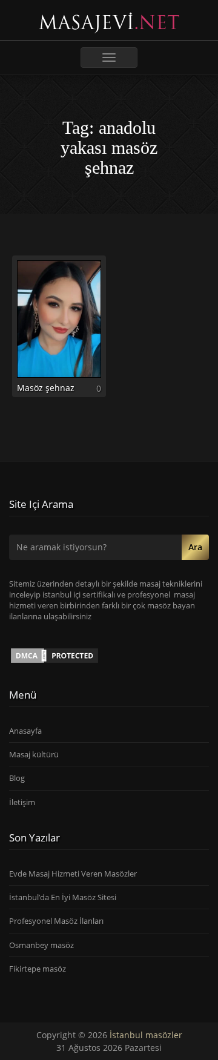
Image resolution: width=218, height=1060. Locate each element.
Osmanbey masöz (41, 945)
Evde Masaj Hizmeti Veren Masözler (73, 873)
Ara (195, 547)
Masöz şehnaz (45, 387)
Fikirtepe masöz (37, 968)
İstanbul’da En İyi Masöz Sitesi (62, 897)
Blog (17, 777)
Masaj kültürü (34, 754)
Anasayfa (25, 730)
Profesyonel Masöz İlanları (56, 920)
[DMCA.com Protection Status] (54, 654)
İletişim (22, 802)
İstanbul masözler (146, 1035)
